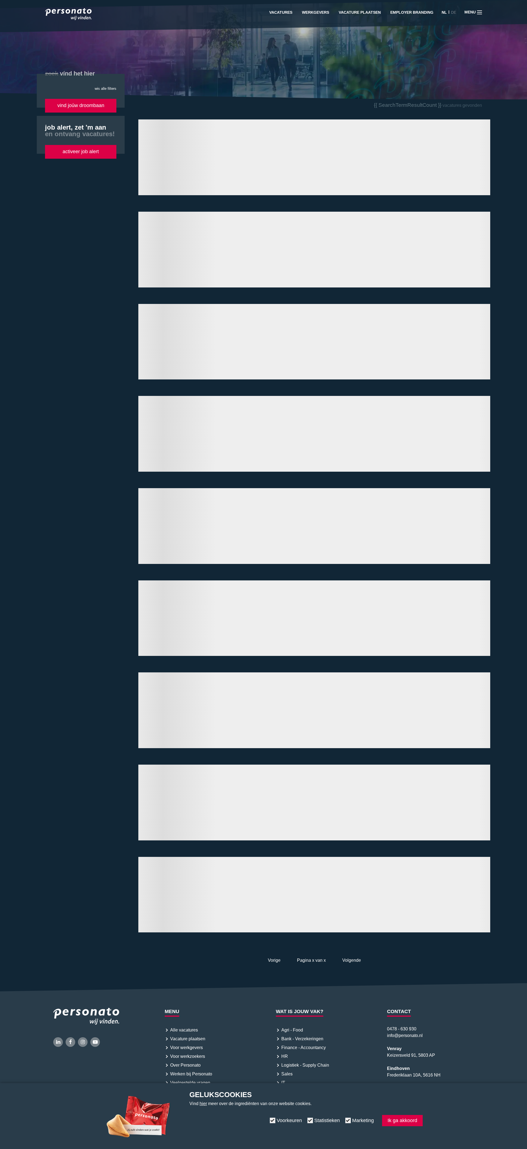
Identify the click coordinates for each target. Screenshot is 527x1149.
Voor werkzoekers (187, 1056)
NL (444, 12)
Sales (287, 1074)
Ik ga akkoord (402, 1120)
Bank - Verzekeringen (302, 1038)
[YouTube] (95, 1042)
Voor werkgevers (186, 1047)
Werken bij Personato (191, 1074)
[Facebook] (70, 1042)
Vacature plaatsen (360, 12)
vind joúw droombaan (80, 105)
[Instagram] (83, 1042)
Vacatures (280, 12)
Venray (394, 1048)
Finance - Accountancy (303, 1047)
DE (453, 12)
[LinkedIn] (58, 1042)
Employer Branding (411, 12)
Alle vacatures (184, 1030)
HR (284, 1056)
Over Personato (185, 1065)
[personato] (68, 15)
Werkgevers (315, 12)
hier (203, 1103)
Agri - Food (292, 1030)
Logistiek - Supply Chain (305, 1065)
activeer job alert (81, 151)
